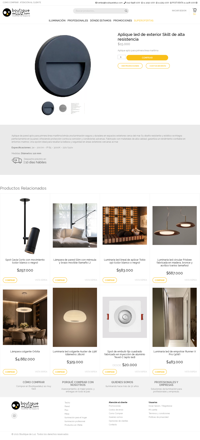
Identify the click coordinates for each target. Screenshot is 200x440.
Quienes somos (116, 417)
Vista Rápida (41, 280)
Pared (67, 406)
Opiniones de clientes (118, 421)
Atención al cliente (30, 2)
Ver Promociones (130, 66)
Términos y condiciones (159, 413)
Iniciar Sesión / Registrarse (160, 406)
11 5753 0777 (163, 3)
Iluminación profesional (75, 421)
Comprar (147, 57)
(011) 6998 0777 (133, 3)
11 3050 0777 (149, 3)
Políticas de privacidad (158, 417)
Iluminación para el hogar (76, 417)
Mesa (67, 414)
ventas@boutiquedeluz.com (110, 3)
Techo (67, 403)
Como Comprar (11, 2)
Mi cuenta (153, 410)
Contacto (113, 425)
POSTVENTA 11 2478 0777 (183, 3)
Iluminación (57, 20)
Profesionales (77, 20)
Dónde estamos (100, 20)
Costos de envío (158, 66)
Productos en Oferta (73, 425)
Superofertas (143, 20)
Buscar (126, 11)
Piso (66, 410)
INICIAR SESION (179, 11)
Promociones (122, 20)
